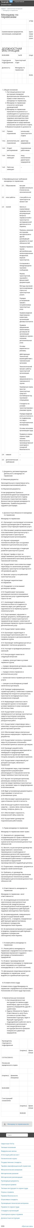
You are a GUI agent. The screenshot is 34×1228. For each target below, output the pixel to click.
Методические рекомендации (11, 1177)
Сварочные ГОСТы (7, 1144)
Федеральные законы (9, 1151)
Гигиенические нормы (9, 1159)
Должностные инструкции (10, 1218)
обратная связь (27, 1226)
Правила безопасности (9, 1196)
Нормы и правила (7, 1192)
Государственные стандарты (11, 1162)
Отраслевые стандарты (9, 1199)
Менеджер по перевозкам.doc (18, 1124)
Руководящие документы (10, 1181)
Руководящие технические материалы (14, 1203)
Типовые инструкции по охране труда (14, 1188)
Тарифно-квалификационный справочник (16, 1166)
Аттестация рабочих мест (10, 1155)
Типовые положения (8, 1147)
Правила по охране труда (10, 1207)
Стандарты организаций (9, 1211)
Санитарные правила (8, 1185)
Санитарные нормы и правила (12, 1214)
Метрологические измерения (11, 1170)
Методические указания (9, 1173)
